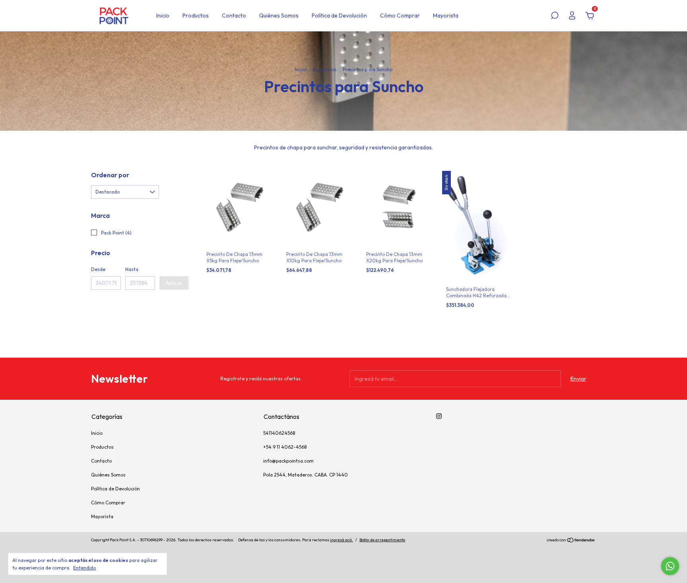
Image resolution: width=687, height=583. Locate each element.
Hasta (131, 269)
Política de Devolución (339, 15)
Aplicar (173, 283)
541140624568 (279, 433)
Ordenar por (110, 175)
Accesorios (324, 69)
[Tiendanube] (571, 540)
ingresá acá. (341, 539)
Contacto (234, 15)
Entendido (84, 568)
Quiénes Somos (279, 15)
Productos (195, 15)
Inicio (162, 15)
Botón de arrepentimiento (382, 539)
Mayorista (445, 15)
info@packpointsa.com (288, 461)
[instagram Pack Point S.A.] (439, 416)
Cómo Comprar (400, 15)
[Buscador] (554, 16)
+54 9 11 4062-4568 (285, 447)
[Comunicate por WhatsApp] (670, 566)
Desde (98, 269)
